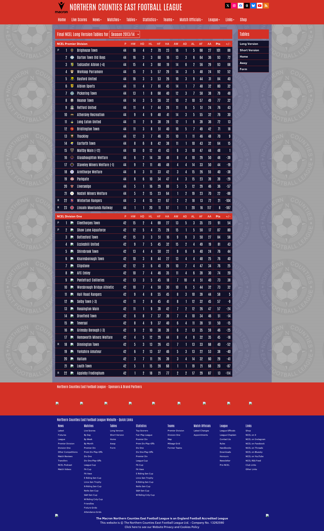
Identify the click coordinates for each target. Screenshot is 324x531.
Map (170, 439)
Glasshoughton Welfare (92, 157)
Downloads (225, 452)
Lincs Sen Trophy (92, 482)
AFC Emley (83, 273)
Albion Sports (86, 86)
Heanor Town (85, 100)
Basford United (87, 78)
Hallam (81, 358)
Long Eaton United (89, 121)
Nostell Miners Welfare (92, 193)
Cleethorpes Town (88, 222)
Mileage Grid (174, 443)
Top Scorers (142, 430)
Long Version (116, 430)
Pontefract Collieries (90, 280)
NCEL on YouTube (254, 456)
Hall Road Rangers (89, 294)
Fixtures (62, 434)
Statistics (149, 19)
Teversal (82, 323)
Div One (88, 456)
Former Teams (175, 447)
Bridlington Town (88, 128)
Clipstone (83, 265)
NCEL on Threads (254, 447)
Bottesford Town (87, 237)
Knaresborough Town (90, 258)
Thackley (82, 136)
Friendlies (89, 503)
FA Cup (87, 469)
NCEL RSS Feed (253, 460)
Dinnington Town (88, 344)
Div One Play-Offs (92, 460)
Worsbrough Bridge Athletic (95, 287)
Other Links (251, 469)
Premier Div (90, 447)
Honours (224, 456)
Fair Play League (144, 434)
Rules (222, 443)
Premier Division (66, 443)
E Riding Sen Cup (92, 477)
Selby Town (84, 301)
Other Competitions (68, 452)
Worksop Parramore (90, 71)
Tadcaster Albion (88, 64)
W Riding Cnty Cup (93, 499)
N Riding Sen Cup (92, 486)
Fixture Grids (90, 507)
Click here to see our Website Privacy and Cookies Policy (162, 527)
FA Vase (88, 473)
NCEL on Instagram (255, 439)
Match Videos (64, 469)
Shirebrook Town (87, 251)
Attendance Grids (92, 512)
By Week (88, 439)
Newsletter (225, 460)
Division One (64, 447)
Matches (113, 19)
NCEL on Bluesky (254, 452)
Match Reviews (65, 456)
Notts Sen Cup (91, 490)
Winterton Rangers (89, 200)
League (213, 19)
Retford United (86, 107)
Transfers (63, 460)
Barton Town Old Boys (91, 57)
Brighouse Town (87, 50)
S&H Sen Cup (90, 494)
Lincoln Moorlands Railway (94, 207)
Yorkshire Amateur (89, 351)
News (96, 19)
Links (229, 19)
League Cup (90, 464)
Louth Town (84, 366)
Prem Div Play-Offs (93, 452)
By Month (88, 443)
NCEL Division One (69, 216)
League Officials (227, 430)
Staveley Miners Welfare (93, 164)
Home (62, 19)
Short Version (249, 50)
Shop (243, 19)
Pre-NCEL (225, 464)
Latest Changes (201, 430)
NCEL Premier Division (72, 44)
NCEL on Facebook (255, 443)
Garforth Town (86, 143)
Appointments (201, 434)
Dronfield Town (87, 315)
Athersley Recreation (90, 114)
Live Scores (79, 19)
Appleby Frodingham (90, 373)
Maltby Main (85, 150)
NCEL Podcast (65, 464)
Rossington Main (88, 308)
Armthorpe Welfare (89, 171)
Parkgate (83, 179)
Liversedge (84, 186)
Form (243, 69)
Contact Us (225, 439)
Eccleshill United (88, 244)
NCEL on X (251, 434)
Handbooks (225, 447)
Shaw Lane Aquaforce (91, 230)
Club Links (251, 464)
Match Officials (190, 19)
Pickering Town (87, 93)
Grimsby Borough (88, 330)
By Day (87, 434)
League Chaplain (228, 434)
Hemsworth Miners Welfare (94, 337)
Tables (131, 19)
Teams (168, 19)
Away (243, 63)
